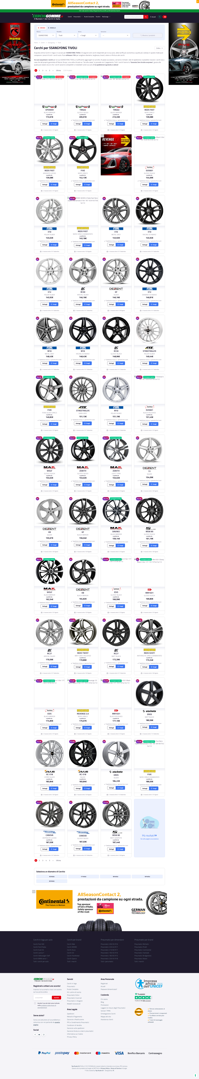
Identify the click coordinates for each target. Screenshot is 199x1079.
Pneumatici (77, 17)
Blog (102, 1002)
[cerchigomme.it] (48, 17)
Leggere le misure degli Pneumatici (113, 1008)
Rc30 (83, 292)
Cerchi (70, 17)
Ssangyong (51, 42)
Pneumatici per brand (143, 939)
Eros (149, 714)
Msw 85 (149, 531)
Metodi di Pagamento (74, 1016)
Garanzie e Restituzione (75, 1019)
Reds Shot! (149, 653)
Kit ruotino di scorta (74, 992)
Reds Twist (83, 653)
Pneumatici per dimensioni (112, 939)
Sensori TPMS (105, 1011)
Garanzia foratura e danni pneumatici (80, 1031)
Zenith (82, 470)
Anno (79, 32)
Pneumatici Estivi (73, 995)
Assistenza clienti (107, 1019)
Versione (103, 32)
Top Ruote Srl (99, 1070)
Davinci (116, 531)
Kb (49, 532)
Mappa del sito (106, 1016)
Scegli (54, 124)
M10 (49, 351)
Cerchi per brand (74, 939)
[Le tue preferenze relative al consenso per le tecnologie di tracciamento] (195, 1075)
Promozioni (105, 1005)
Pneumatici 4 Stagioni (75, 1001)
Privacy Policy (72, 1037)
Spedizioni (70, 1013)
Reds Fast (149, 109)
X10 (49, 231)
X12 (49, 292)
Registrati (104, 983)
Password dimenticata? (109, 989)
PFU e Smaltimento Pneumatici (78, 1022)
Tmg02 (83, 109)
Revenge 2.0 (83, 713)
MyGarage (105, 17)
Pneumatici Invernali (74, 998)
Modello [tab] (53, 28)
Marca (38, 32)
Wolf (49, 470)
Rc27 (49, 653)
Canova (49, 835)
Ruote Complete (89, 17)
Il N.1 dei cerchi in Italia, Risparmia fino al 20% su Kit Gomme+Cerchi (99, 11)
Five (83, 170)
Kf (116, 292)
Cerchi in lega (72, 983)
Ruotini (98, 17)
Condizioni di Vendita (74, 1025)
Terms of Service (116, 1068)
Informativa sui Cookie (75, 1034)
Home (36, 42)
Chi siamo (104, 999)
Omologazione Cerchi (108, 1013)
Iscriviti (56, 997)
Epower (50, 109)
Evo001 (149, 170)
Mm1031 (149, 592)
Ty (149, 471)
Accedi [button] (153, 17)
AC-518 (49, 774)
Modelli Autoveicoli (73, 1003)
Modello (59, 32)
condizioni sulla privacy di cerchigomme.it (47, 1006)
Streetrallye (149, 351)
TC (113, 1070)
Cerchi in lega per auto (43, 939)
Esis (116, 592)
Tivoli (59, 42)
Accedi (103, 986)
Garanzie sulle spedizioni (75, 1028)
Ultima (58, 70)
